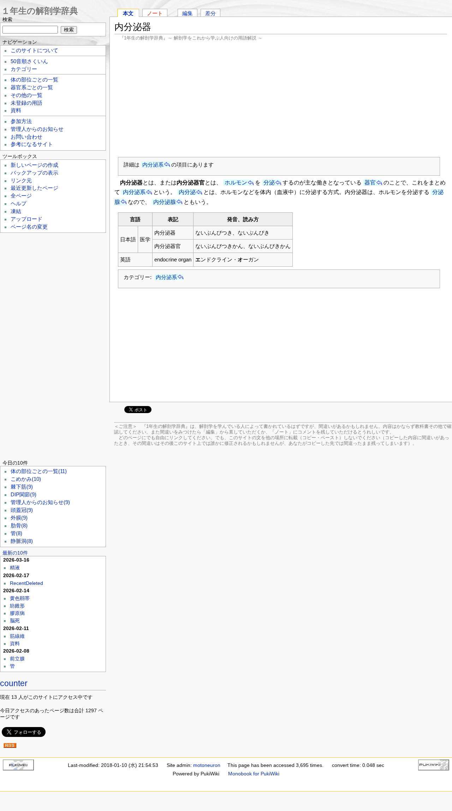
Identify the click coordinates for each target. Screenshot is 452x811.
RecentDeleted (26, 583)
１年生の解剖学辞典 (39, 11)
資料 (16, 110)
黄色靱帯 (20, 598)
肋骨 (19, 525)
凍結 (16, 211)
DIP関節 (23, 494)
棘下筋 (22, 487)
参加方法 (21, 121)
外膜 (19, 518)
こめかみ (26, 479)
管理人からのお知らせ (37, 129)
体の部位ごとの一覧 (34, 80)
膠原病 (17, 613)
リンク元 (21, 180)
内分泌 (187, 192)
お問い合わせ (26, 137)
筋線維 (17, 636)
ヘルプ (18, 203)
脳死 (15, 620)
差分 (210, 13)
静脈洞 (22, 541)
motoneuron (206, 765)
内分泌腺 (164, 202)
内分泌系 (152, 165)
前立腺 (17, 658)
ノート (155, 13)
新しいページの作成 (34, 165)
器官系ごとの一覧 (32, 87)
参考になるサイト (32, 144)
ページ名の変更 (29, 227)
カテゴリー (24, 69)
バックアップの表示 (34, 173)
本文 (128, 13)
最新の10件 (15, 553)
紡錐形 (17, 606)
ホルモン (236, 183)
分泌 (269, 183)
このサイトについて (34, 50)
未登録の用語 (26, 103)
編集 (187, 13)
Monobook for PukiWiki (253, 773)
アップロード (26, 219)
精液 (15, 567)
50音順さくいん (29, 61)
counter (14, 683)
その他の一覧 (26, 95)
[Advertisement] (280, 98)
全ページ (21, 196)
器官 (370, 183)
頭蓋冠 (22, 510)
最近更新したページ (34, 188)
